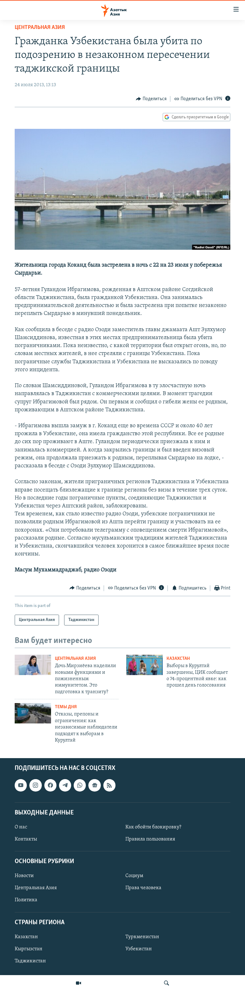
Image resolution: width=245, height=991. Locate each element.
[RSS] (109, 785)
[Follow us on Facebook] (50, 785)
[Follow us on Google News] (94, 785)
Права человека (143, 888)
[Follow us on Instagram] (35, 785)
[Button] (151, 99)
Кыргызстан (28, 949)
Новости (24, 876)
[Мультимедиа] (78, 983)
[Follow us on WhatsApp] (80, 785)
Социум (134, 876)
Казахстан (178, 658)
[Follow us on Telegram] (65, 785)
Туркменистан (142, 936)
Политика (26, 900)
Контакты (26, 839)
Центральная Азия (40, 28)
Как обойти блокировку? (153, 827)
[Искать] (166, 983)
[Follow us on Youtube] (21, 785)
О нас (21, 827)
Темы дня (66, 707)
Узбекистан (138, 949)
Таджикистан (30, 961)
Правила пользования (150, 839)
